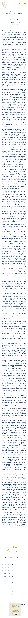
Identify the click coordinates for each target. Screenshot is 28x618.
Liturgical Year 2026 (8, 564)
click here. (18, 612)
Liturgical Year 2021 (8, 579)
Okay (16, 614)
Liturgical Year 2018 (8, 588)
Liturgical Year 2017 (8, 591)
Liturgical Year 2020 (8, 582)
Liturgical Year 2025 (8, 567)
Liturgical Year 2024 (8, 570)
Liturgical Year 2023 (8, 573)
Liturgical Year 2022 (8, 576)
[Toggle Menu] (24, 4)
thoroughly (12, 238)
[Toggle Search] (19, 4)
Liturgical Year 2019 (8, 585)
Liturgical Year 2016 (8, 594)
